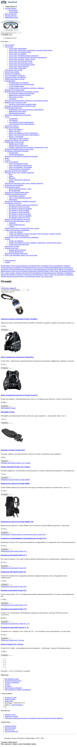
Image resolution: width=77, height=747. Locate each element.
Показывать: (5, 292)
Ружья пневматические (17, 225)
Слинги (11, 226)
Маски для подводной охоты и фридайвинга (24, 135)
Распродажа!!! (9, 45)
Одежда (7, 160)
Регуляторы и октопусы (13, 203)
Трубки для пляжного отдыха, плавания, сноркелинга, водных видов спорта (35, 243)
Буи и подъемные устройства (15, 75)
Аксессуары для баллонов (18, 48)
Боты (10, 174)
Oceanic (7, 262)
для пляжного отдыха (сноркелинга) (21, 122)
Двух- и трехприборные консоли (20, 198)
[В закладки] (9, 330)
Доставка (8, 686)
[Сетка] (3, 286)
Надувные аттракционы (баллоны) (17, 151)
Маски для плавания (12, 127)
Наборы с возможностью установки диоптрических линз (28, 147)
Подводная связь (14, 190)
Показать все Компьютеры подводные (18, 115)
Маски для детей (14, 131)
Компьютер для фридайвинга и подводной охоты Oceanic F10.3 (23, 538)
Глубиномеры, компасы (17, 196)
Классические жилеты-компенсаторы (21, 93)
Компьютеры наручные (17, 113)
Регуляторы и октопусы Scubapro (20, 216)
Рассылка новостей (11, 731)
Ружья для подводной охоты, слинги (17, 221)
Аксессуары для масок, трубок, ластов (22, 59)
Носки (11, 176)
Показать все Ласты (11, 126)
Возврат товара (10, 699)
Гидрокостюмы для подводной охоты (21, 84)
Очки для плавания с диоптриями (20, 167)
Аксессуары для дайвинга (18, 54)
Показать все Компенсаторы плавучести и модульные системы (26, 100)
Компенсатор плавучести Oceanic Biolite (15, 483)
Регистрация (13, 10)
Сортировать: (5, 290)
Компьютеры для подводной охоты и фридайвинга (26, 109)
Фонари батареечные (16, 251)
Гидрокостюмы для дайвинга (19, 82)
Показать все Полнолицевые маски (17, 192)
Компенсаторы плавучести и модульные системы (21, 91)
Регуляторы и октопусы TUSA (19, 217)
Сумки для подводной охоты (19, 235)
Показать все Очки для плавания (16, 171)
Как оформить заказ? (12, 679)
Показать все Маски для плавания (16, 140)
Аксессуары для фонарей (17, 68)
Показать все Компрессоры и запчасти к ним (20, 106)
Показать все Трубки (12, 246)
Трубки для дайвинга (16, 241)
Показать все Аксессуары (13, 70)
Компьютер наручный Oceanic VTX (14, 609)
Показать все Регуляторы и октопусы (17, 219)
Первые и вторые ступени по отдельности (23, 205)
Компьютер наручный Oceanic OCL (14, 590)
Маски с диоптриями (16, 136)
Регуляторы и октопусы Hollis (19, 210)
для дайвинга (13, 120)
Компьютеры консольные (17, 111)
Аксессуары (9, 46)
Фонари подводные (11, 248)
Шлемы (11, 181)
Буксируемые (13, 153)
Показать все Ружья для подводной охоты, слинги (22, 228)
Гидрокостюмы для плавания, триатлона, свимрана (26, 88)
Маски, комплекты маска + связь (20, 189)
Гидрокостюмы (10, 81)
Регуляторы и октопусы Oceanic (20, 214)
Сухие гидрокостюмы (16, 86)
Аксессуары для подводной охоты (20, 61)
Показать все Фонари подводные (16, 253)
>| (5, 667)
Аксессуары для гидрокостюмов (20, 52)
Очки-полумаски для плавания (19, 169)
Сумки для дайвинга (16, 232)
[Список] (1, 286)
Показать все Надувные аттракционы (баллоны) (21, 156)
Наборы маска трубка (16, 144)
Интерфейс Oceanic (8, 412)
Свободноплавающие (16, 154)
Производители (10, 260)
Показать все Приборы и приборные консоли (20, 201)
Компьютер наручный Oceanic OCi (13, 572)
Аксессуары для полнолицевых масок (22, 64)
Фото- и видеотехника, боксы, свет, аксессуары (21, 255)
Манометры (13, 199)
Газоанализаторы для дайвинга (15, 77)
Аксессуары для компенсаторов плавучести (24, 55)
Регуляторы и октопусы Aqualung (20, 208)
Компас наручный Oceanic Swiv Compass (15, 467)
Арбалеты (12, 223)
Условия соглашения (12, 682)
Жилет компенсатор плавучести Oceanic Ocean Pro (19, 395)
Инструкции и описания (13, 688)
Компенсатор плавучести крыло (20, 95)
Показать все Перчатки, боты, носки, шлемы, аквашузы (24, 183)
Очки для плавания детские (18, 163)
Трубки (7, 239)
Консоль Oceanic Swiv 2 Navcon (12, 644)
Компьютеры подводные (13, 108)
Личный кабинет (10, 726)
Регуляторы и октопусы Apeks (19, 207)
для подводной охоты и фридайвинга (21, 124)
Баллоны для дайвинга (12, 73)
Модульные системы (16, 97)
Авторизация (13, 12)
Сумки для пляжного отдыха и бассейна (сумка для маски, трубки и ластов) (35, 234)
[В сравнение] (11, 330)
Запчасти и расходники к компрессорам (22, 104)
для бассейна (13, 118)
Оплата (7, 684)
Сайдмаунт (12, 99)
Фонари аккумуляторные (17, 250)
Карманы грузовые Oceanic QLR (13, 450)
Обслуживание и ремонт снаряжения (17, 689)
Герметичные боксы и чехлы (14, 79)
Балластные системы (12, 72)
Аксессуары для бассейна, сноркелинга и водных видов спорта (30, 50)
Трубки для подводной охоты (19, 244)
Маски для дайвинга (16, 129)
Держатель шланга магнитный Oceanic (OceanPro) (19, 319)
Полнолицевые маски (12, 187)
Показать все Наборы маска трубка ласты (19, 149)
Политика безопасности (13, 680)
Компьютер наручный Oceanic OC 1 (14, 555)
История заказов (10, 728)
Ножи (7, 158)
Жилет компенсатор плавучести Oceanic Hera (17, 357)
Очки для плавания (11, 162)
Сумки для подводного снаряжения (17, 230)
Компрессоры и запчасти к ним (15, 102)
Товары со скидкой (11, 716)
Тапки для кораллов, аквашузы (19, 180)
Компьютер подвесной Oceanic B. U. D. (15, 627)
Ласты (7, 117)
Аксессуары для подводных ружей (21, 63)
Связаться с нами (11, 697)
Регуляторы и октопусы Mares (19, 212)
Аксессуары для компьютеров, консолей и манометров (27, 57)
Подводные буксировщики (14, 185)
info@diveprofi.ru (17, 705)
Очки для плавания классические (20, 165)
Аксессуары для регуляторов (18, 66)
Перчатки (12, 178)
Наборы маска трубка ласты (14, 142)
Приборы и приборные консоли (16, 194)
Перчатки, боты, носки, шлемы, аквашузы (19, 172)
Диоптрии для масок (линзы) (19, 138)
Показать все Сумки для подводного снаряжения (21, 237)
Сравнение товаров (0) (8, 288)
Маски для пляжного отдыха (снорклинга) (23, 133)
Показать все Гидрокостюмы (14, 90)
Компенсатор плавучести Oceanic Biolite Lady (17, 521)
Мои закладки (9, 729)
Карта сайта (9, 701)
